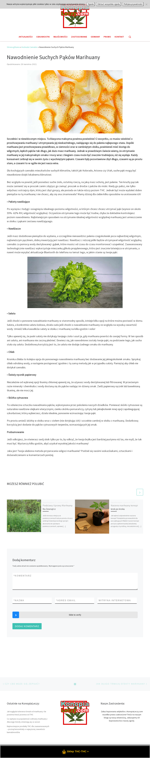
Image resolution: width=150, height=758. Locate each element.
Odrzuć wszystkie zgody (108, 4)
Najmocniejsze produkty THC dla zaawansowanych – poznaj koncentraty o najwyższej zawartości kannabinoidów (28, 729)
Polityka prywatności (133, 4)
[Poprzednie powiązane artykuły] (132, 492)
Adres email (66, 600)
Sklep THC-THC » (78, 751)
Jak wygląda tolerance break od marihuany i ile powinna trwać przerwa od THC (26, 713)
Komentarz (22, 575)
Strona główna (13, 47)
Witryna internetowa (115, 600)
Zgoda (91, 4)
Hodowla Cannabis (29, 47)
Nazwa (19, 600)
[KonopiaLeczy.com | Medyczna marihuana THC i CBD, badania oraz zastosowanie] (75, 16)
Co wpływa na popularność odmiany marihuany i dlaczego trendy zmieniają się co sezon (27, 720)
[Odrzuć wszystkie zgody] (146, 4)
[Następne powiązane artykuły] (140, 492)
